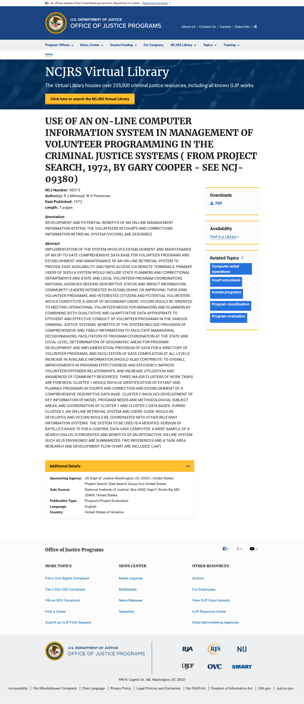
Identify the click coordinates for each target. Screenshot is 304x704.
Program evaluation (228, 316)
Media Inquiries (131, 578)
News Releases (130, 600)
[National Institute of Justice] (241, 652)
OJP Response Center (209, 611)
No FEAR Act (196, 688)
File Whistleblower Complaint (55, 688)
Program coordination (230, 304)
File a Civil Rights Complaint (67, 578)
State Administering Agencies (215, 622)
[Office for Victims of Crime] (215, 670)
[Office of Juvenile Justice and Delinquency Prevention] (188, 670)
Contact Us (207, 27)
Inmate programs (226, 292)
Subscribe (242, 27)
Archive (198, 578)
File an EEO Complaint (62, 600)
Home (49, 54)
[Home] (116, 23)
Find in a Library (223, 236)
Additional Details (65, 466)
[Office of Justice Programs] (56, 23)
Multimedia (128, 589)
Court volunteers (226, 280)
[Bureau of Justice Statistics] (215, 655)
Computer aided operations (225, 269)
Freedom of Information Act (232, 688)
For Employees (203, 589)
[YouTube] (254, 552)
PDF (218, 203)
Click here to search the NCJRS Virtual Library (90, 99)
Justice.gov (285, 688)
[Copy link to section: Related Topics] (241, 257)
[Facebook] (228, 552)
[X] (241, 552)
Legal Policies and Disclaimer (159, 688)
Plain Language (93, 688)
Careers (225, 27)
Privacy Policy (120, 688)
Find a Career (55, 611)
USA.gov (264, 688)
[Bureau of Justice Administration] (187, 652)
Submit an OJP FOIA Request (68, 622)
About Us (188, 27)
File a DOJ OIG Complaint (65, 589)
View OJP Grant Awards (211, 600)
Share (259, 30)
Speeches (126, 611)
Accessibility (18, 688)
